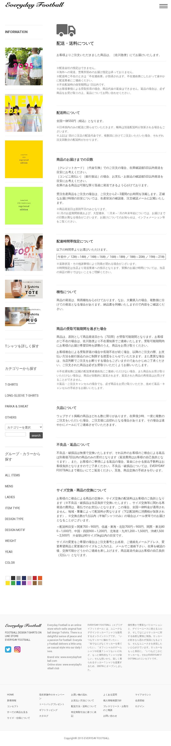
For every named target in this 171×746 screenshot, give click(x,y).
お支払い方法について (82, 700)
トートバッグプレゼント (51, 704)
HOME (10, 694)
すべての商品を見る (17, 712)
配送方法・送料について (83, 706)
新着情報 (11, 700)
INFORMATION (16, 32)
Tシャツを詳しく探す (22, 346)
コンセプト (13, 706)
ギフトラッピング (48, 710)
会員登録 (139, 700)
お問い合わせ (110, 716)
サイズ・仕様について (18, 718)
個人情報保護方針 (112, 700)
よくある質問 (110, 694)
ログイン (139, 706)
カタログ (43, 716)
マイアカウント (143, 694)
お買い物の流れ (79, 694)
